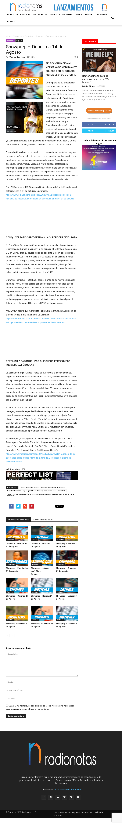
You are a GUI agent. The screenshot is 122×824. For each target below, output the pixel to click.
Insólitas (60, 540)
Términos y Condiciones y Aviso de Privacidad (73, 812)
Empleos (78, 14)
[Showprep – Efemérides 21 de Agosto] (17, 558)
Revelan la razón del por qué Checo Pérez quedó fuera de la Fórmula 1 (36, 491)
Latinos (34, 540)
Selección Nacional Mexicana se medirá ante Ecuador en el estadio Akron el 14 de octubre (40, 494)
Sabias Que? (36, 564)
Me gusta (109, 124)
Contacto (100, 14)
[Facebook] (44, 797)
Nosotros (58, 815)
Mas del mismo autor (43, 519)
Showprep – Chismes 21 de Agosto (17, 599)
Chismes (10, 592)
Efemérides (11, 564)
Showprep (67, 14)
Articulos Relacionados (18, 519)
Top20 (87, 14)
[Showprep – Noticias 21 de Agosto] (42, 585)
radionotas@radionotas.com (68, 789)
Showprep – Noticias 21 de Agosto (41, 599)
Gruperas (60, 564)
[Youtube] (78, 797)
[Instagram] (50, 797)
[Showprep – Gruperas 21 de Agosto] (67, 558)
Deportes (19, 40)
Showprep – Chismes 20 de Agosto (42, 626)
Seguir (111, 131)
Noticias (11, 14)
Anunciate (55, 14)
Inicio (8, 36)
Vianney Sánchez (17, 57)
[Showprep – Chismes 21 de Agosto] (17, 585)
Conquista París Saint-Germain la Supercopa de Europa (42, 487)
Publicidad (99, 812)
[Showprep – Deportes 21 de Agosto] (17, 533)
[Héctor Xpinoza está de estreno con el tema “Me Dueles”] (99, 60)
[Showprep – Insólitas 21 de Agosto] (67, 533)
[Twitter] (64, 797)
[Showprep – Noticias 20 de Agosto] (67, 613)
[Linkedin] (57, 797)
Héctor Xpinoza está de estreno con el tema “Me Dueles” (95, 79)
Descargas (25, 14)
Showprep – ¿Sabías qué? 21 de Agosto (40, 571)
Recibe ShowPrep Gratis (99, 110)
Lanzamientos (40, 14)
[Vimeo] (71, 797)
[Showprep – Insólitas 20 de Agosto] (17, 613)
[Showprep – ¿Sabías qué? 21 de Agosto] (42, 558)
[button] (112, 18)
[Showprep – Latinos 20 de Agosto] (67, 585)
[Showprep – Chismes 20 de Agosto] (42, 613)
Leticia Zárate (88, 86)
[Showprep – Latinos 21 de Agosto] (42, 533)
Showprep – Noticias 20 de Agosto (66, 626)
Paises (10, 22)
